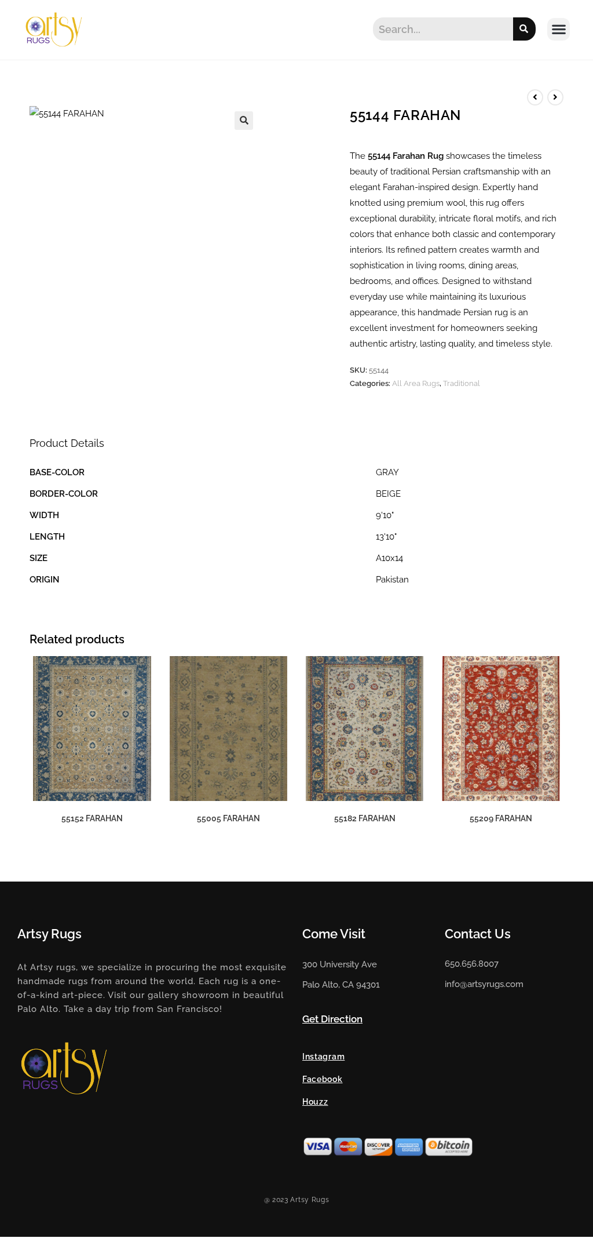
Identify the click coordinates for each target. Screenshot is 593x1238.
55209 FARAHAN (501, 818)
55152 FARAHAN (92, 818)
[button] (558, 29)
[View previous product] (535, 97)
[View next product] (555, 97)
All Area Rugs (416, 383)
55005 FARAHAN (228, 818)
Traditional (461, 383)
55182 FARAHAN (365, 818)
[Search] (524, 29)
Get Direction (332, 1019)
